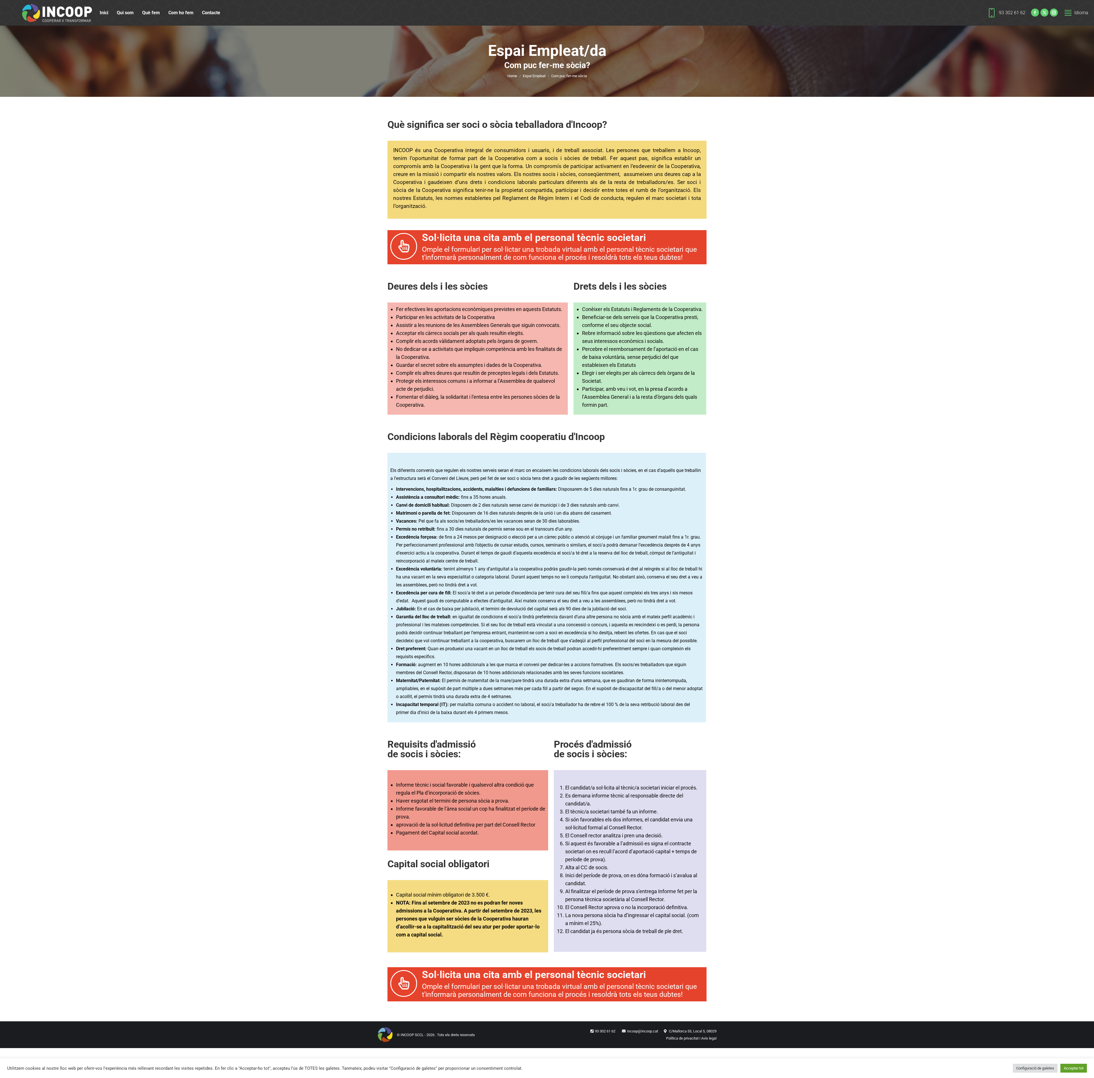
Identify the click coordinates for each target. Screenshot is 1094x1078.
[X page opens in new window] (1044, 13)
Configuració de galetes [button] (1035, 1068)
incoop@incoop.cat (642, 1031)
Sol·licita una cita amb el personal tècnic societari (534, 238)
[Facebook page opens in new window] (1035, 13)
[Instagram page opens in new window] (1054, 13)
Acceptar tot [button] (1073, 1068)
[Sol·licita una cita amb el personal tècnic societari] (403, 246)
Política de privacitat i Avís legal (691, 1038)
